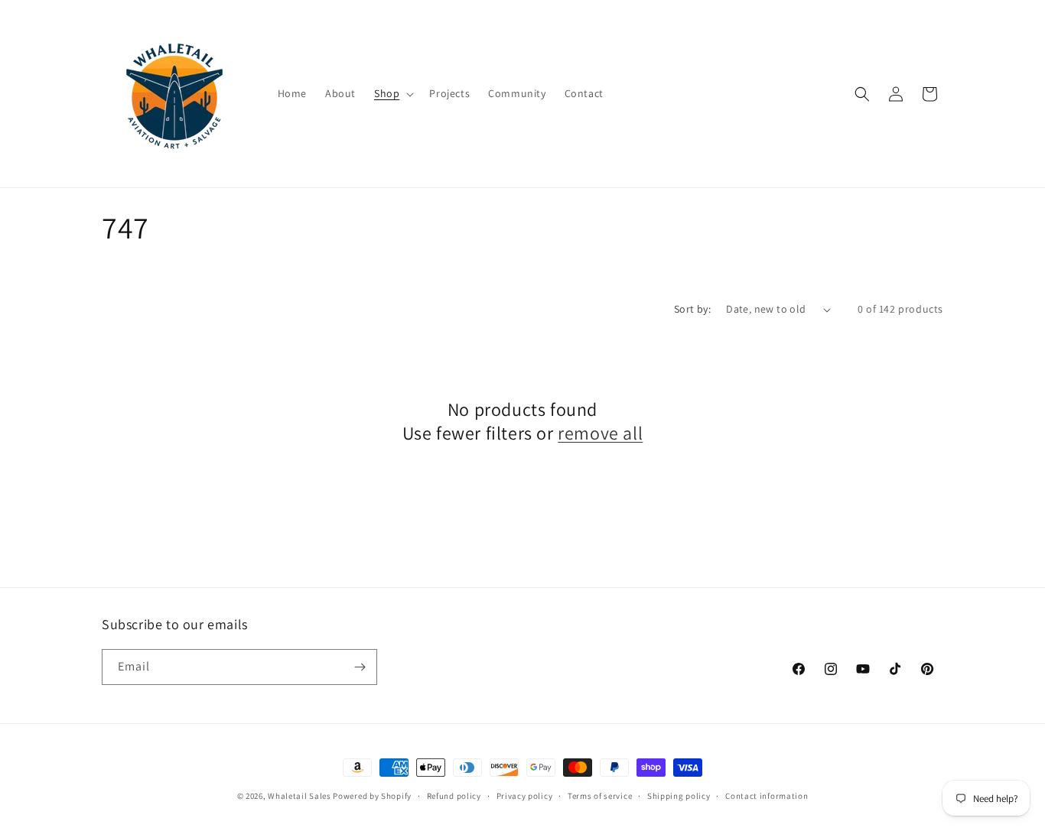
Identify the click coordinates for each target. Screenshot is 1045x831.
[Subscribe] (359, 667)
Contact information (766, 795)
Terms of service (600, 795)
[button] (392, 93)
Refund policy (454, 795)
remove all (600, 433)
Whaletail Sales (299, 795)
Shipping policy (679, 795)
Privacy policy (524, 795)
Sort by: (692, 309)
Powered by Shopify (372, 795)
